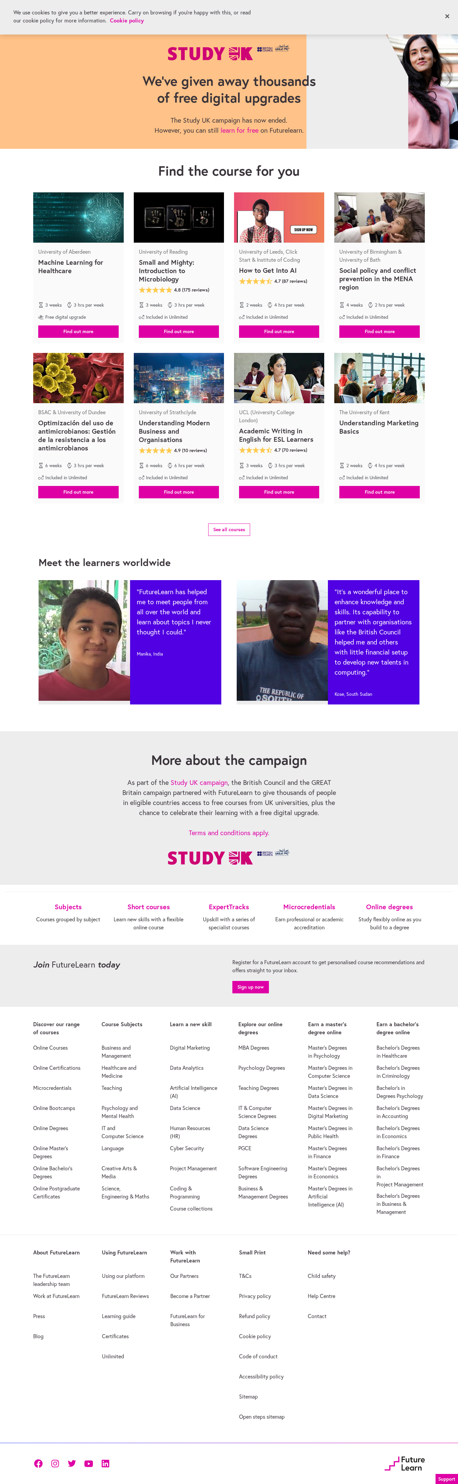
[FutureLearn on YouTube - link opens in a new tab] (88, 1464)
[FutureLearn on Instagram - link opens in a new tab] (55, 1464)
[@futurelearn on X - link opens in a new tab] (72, 1464)
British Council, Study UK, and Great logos (229, 856)
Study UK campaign (199, 782)
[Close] (447, 16)
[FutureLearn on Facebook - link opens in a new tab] (38, 1464)
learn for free (240, 130)
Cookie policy (127, 20)
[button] (78, 331)
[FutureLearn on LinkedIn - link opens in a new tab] (105, 1464)
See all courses (229, 530)
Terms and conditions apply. (229, 832)
